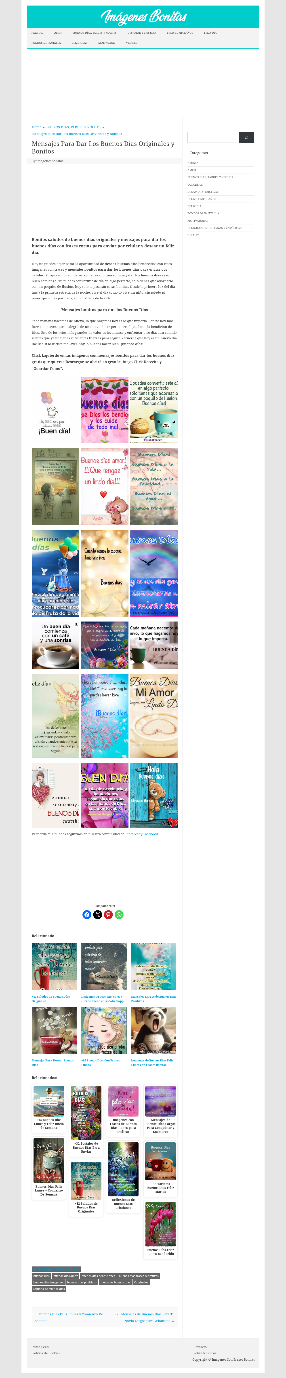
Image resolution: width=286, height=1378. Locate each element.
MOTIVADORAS (197, 221)
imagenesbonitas (49, 161)
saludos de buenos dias (49, 1289)
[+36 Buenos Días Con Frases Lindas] (103, 1030)
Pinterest (132, 834)
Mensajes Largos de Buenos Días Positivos (153, 999)
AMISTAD (37, 33)
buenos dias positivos (82, 1282)
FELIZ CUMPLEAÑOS (180, 33)
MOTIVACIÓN (106, 43)
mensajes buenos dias (115, 1282)
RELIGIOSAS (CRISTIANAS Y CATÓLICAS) (214, 228)
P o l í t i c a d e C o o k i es (46, 1353)
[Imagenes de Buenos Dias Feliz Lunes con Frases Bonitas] (153, 1030)
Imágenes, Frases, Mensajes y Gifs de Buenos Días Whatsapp (102, 999)
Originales (141, 1282)
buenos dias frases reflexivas (139, 1276)
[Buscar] (246, 137)
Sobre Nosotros (204, 1353)
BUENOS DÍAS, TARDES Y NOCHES (95, 33)
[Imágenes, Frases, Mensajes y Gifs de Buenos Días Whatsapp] (103, 966)
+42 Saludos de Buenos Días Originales (51, 999)
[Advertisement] (143, 80)
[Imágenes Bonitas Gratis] (143, 26)
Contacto (200, 1347)
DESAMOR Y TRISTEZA (142, 33)
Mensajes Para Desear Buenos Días (53, 1063)
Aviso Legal (40, 1347)
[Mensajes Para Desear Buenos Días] (54, 1030)
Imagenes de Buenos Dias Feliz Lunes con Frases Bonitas (152, 1063)
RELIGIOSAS (79, 43)
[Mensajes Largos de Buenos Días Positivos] (153, 966)
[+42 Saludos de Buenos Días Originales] (54, 966)
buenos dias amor (65, 1276)
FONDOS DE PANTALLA (46, 43)
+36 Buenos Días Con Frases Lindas (100, 1063)
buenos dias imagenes (48, 1282)
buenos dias (41, 1276)
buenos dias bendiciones (98, 1276)
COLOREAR (194, 184)
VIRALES (131, 43)
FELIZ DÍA (210, 33)
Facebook (150, 834)
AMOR (58, 33)
